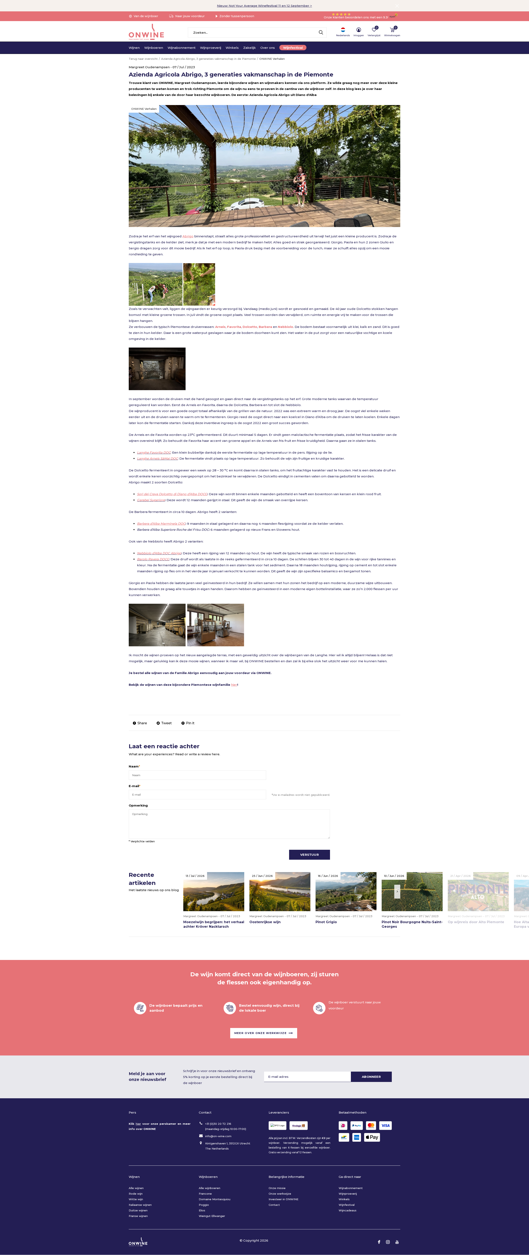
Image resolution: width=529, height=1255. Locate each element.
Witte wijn (136, 1199)
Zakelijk (249, 48)
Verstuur (309, 855)
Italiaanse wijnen (140, 1204)
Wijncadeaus (347, 1210)
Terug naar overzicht (143, 58)
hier (234, 685)
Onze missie (277, 1188)
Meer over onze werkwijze (260, 1032)
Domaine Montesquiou (214, 1199)
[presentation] (397, 892)
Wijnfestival (293, 48)
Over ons (267, 48)
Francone (205, 1193)
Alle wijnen (136, 1188)
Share (142, 723)
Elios (202, 1210)
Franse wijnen (138, 1216)
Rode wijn (136, 1193)
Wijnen (134, 48)
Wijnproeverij (210, 48)
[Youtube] (397, 1242)
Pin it (190, 723)
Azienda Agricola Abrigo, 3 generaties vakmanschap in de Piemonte (208, 58)
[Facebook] (379, 1242)
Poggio (204, 1204)
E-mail (135, 786)
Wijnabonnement (181, 48)
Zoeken (321, 32)
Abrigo (187, 236)
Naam (134, 766)
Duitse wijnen (138, 1210)
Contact (274, 1204)
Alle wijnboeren (209, 1188)
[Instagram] (388, 1242)
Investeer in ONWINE (283, 1199)
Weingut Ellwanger (212, 1216)
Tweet (166, 723)
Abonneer (371, 1077)
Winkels (232, 48)
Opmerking (138, 805)
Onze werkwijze (280, 1193)
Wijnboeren (153, 48)
